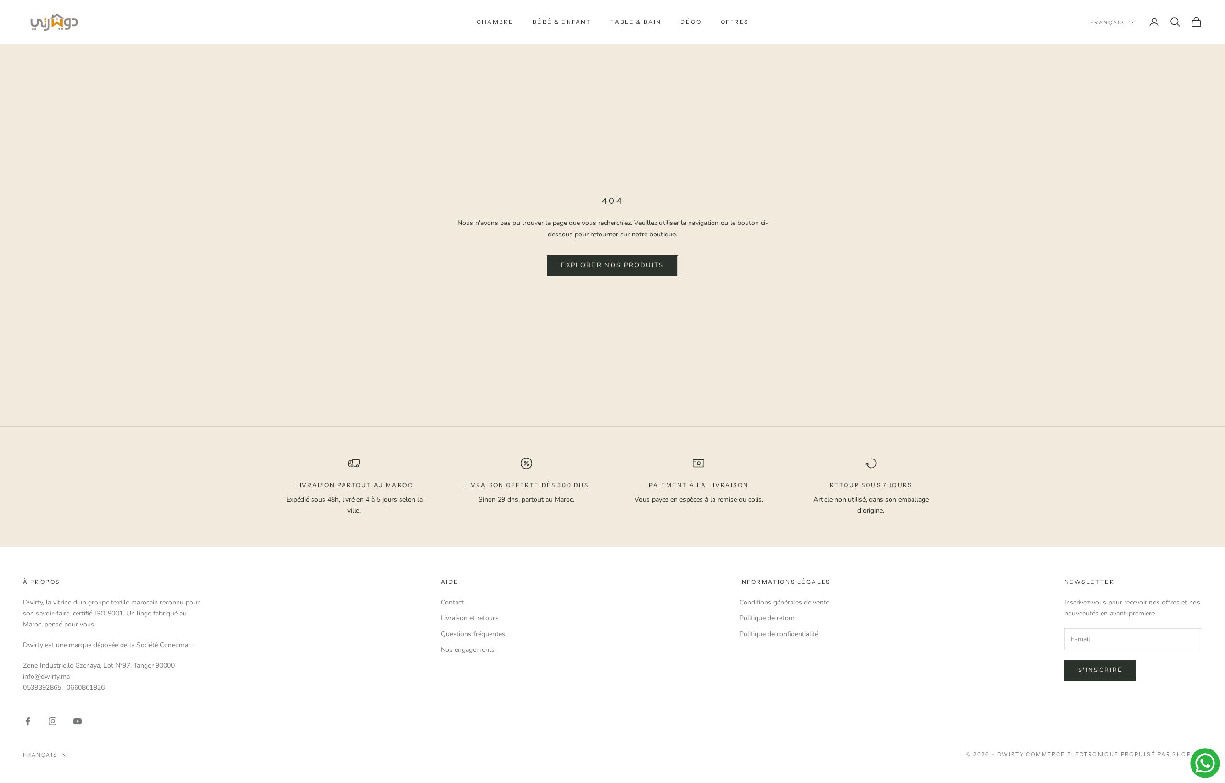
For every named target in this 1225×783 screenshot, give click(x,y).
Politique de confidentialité (778, 633)
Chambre (495, 21)
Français (1107, 22)
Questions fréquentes (473, 633)
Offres (734, 21)
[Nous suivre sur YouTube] (77, 721)
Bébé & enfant (562, 21)
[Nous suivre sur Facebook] (28, 721)
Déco (691, 21)
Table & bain (635, 21)
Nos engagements (468, 649)
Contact (452, 602)
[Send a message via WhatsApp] (1205, 763)
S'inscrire (1100, 670)
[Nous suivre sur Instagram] (52, 721)
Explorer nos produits (612, 265)
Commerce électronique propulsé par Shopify (1114, 754)
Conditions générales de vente (784, 602)
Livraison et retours (470, 618)
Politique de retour (767, 618)
